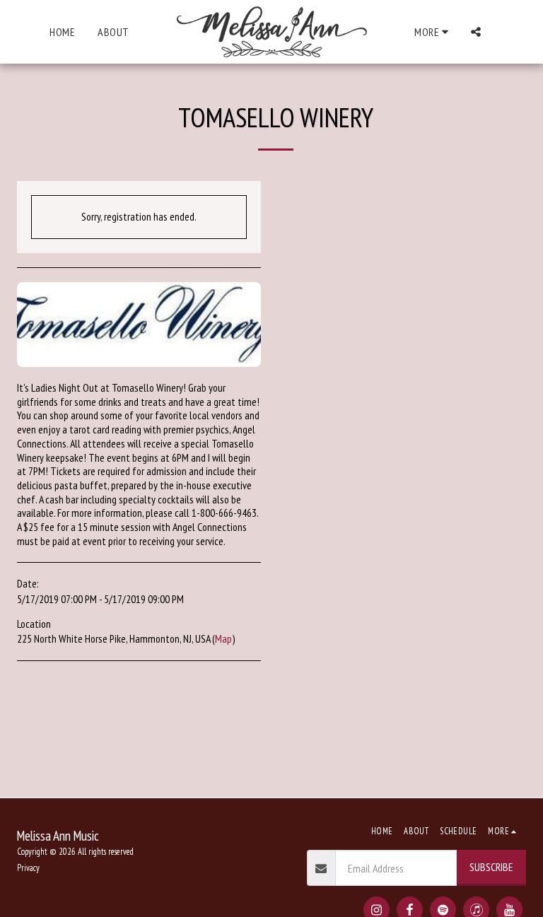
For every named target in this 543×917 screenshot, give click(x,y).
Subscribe (491, 867)
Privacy (28, 867)
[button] (475, 31)
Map (223, 638)
